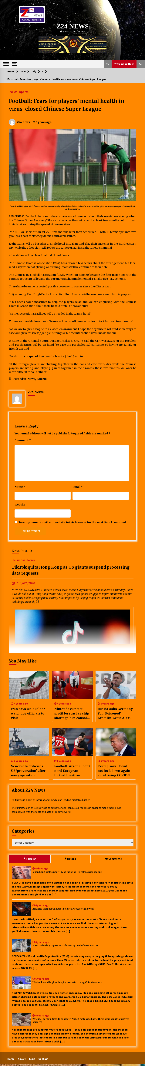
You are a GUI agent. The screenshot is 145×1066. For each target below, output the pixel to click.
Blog (32, 1059)
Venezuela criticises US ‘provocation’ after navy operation (28, 770)
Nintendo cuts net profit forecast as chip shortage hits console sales (71, 713)
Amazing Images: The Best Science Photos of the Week (63, 908)
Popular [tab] (31, 858)
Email (77, 487)
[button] (108, 64)
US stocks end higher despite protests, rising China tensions (67, 982)
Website (20, 504)
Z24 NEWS (72, 26)
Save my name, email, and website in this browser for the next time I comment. (72, 522)
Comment (23, 440)
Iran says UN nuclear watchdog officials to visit (28, 713)
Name (20, 487)
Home (11, 1059)
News (13, 91)
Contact (43, 1059)
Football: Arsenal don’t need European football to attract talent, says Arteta (72, 770)
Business (19, 560)
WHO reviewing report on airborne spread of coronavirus (65, 945)
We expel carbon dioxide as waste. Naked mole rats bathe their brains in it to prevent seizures (80, 1021)
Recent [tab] (71, 858)
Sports (24, 91)
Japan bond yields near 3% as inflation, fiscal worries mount (67, 872)
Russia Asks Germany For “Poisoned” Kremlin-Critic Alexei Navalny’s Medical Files (115, 713)
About (22, 1059)
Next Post (20, 551)
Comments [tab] (115, 858)
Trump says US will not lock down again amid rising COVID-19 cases (115, 770)
